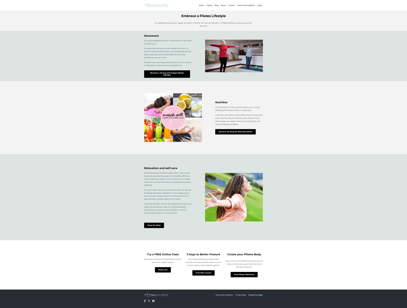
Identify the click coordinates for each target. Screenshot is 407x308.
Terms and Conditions (246, 5)
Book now (162, 270)
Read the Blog (154, 225)
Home (201, 5)
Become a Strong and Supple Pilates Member (167, 74)
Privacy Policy (241, 295)
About (223, 5)
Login (259, 5)
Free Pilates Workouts (244, 275)
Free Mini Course (203, 273)
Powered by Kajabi (255, 295)
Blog (216, 5)
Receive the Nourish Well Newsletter (235, 132)
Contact (231, 5)
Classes (209, 5)
